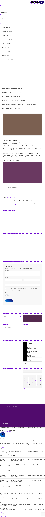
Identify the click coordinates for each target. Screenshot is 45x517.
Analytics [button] (1, 501)
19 (29, 382)
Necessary (3, 448)
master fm (22, 200)
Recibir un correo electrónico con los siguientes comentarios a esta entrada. (18, 290)
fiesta (17, 200)
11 (27, 380)
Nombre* (6, 277)
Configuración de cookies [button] (4, 431)
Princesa (31, 200)
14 (35, 380)
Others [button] (1, 512)
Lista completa (27, 363)
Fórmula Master (27, 334)
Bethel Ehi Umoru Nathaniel (12, 197)
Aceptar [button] (10, 431)
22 (37, 382)
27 (32, 384)
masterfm (27, 200)
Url (5, 282)
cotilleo (13, 200)
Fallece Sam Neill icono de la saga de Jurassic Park (11, 252)
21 (35, 382)
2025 (4, 200)
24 (24, 384)
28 (35, 384)
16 (40, 380)
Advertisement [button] (2, 506)
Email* (25, 277)
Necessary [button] (2, 447)
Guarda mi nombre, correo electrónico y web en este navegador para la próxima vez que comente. (22, 288)
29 (37, 384)
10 (24, 380)
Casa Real (8, 200)
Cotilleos (6, 249)
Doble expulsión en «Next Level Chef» (27, 218)
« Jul (24, 388)
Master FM (26, 332)
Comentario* (7, 270)
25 (27, 384)
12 (29, 380)
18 (27, 382)
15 (37, 380)
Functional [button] (1, 490)
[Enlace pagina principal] (4, 2)
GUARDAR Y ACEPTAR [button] (3, 516)
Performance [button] (2, 496)
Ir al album (2, 23)
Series (19, 215)
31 (24, 386)
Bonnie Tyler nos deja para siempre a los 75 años (32, 252)
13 (32, 380)
